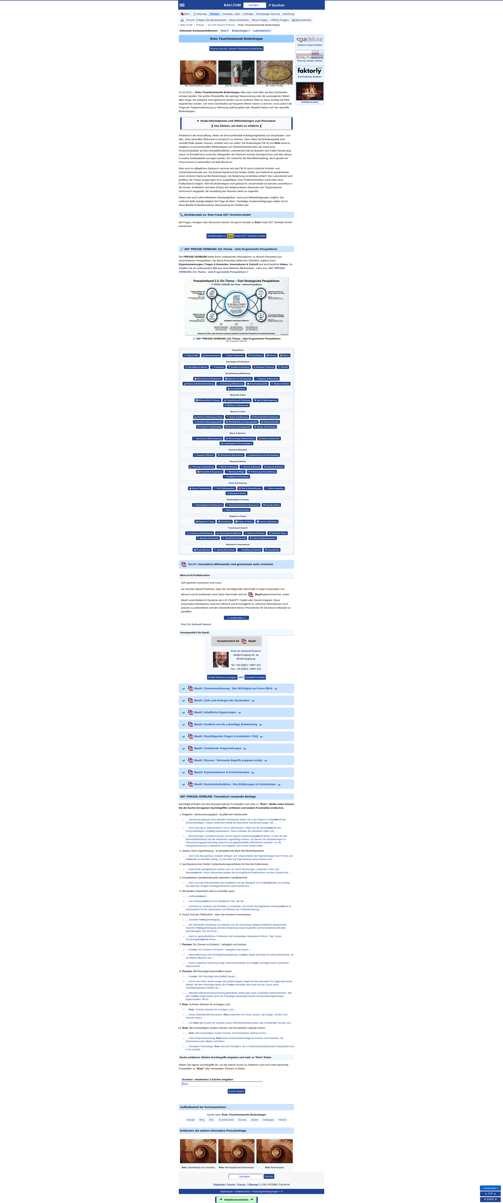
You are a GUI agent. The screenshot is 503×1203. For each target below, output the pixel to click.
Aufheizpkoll (197, 896)
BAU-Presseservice (63, 130)
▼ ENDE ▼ (490, 1199)
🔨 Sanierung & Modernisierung (207, 439)
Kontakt (55, 257)
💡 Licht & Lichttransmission (263, 538)
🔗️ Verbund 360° (191, 355)
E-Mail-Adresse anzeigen (222, 677)
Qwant (254, 1119)
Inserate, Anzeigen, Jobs (67, 201)
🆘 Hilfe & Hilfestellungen (250, 488)
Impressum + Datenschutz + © (251, 1191)
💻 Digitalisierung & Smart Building (263, 455)
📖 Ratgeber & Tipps (205, 522)
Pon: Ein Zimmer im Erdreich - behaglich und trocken (219, 949)
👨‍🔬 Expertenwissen (211, 355)
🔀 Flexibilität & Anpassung (209, 472)
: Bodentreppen (274, 1167)
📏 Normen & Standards (207, 538)
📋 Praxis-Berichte (202, 550)
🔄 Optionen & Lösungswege (238, 379)
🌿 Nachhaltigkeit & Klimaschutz (207, 505)
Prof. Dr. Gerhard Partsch (196, 624)
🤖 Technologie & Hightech (229, 533)
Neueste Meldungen (65, 136)
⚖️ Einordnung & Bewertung (230, 384)
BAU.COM (232, 5)
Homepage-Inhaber (65, 225)
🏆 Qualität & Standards (239, 367)
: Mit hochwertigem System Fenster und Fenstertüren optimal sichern (227, 1033)
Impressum (74, 265)
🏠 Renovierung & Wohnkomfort (240, 439)
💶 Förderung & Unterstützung (262, 472)
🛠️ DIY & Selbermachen (224, 488)
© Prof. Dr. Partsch (74, 275)
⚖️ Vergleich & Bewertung (266, 379)
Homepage (268, 13)
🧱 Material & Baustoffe (269, 439)
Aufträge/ (68, 149)
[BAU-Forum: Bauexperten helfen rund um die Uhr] (182, 20)
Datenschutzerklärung (74, 270)
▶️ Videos (284, 355)
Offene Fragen (62, 111)
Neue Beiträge (62, 99)
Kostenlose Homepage (65, 219)
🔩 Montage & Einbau (236, 493)
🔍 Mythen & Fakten (280, 384)
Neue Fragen (61, 105)
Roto (224, 30)
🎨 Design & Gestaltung (265, 427)
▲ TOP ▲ (490, 1193)
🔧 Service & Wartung (250, 467)
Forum (206, 19)
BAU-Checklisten (61, 238)
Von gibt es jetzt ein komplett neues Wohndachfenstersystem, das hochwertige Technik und (239, 1023)
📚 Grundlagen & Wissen (196, 367)
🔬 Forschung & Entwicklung (200, 533)
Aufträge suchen (63, 155)
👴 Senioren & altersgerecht (237, 427)
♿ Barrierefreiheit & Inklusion (265, 417)
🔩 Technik (283, 367)
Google (191, 1119)
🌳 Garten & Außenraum (237, 417)
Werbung (288, 13)
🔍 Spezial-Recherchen (224, 550)
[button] (236, 618)
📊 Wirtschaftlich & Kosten (208, 400)
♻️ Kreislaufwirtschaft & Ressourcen (242, 505)
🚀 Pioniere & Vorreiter (255, 533)
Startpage (268, 1119)
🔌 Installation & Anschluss (236, 477)
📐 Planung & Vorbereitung (202, 467)
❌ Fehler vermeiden (274, 488)
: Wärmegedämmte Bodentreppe (236, 1167)
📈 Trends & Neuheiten (267, 522)
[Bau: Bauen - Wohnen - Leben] (66, 18)
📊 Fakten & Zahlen (244, 522)
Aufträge (248, 13)
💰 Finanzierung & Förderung (237, 400)
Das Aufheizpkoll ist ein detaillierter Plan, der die (216, 901)
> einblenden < (490, 1188)
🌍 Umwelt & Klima (271, 505)
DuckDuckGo (226, 1119)
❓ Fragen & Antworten (233, 355)
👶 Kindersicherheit (270, 422)
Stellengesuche (62, 213)
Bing (201, 1119)
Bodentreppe (240, 30)
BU (77, 17)
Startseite (56, 87)
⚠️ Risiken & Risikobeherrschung (199, 384)
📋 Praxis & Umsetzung (199, 488)
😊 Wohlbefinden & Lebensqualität (241, 422)
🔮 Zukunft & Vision (277, 533)
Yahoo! (282, 1119)
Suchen (269, 1176)
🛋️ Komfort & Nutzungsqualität (208, 422)
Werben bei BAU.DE (64, 250)
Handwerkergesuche (66, 161)
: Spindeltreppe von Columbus (198, 1167)
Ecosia (242, 1119)
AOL (211, 1119)
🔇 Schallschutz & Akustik (234, 538)
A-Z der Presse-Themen (221, 24)
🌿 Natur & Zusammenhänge (236, 510)
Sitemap (71, 87)
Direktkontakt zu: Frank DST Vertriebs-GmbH (236, 235)
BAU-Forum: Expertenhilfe (68, 93)
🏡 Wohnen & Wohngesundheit (209, 417)
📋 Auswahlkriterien (236, 389)
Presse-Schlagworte (66, 142)
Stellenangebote (63, 207)
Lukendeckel (261, 30)
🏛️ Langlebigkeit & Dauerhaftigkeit (236, 444)
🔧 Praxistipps (217, 367)
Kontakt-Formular (255, 677)
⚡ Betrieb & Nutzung (227, 467)
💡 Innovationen (255, 355)
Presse (214, 13)
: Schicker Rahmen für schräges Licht (211, 1009)
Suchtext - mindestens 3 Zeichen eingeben (207, 1079)
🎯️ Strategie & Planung (263, 367)
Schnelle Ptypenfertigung (204, 919)
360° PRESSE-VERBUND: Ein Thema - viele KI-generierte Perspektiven (232, 270)
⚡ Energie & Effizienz (204, 455)
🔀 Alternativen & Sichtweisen (208, 379)
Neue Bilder (60, 117)
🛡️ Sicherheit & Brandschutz (230, 455)
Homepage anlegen (65, 232)
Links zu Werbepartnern (66, 244)
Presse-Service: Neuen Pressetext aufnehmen (236, 48)
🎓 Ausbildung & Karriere (250, 550)
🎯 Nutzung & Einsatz (273, 467)
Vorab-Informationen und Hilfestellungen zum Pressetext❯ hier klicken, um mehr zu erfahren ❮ (237, 123)
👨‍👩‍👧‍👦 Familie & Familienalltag (209, 427)
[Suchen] (85, 28)
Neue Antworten (239, 19)
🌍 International (272, 550)
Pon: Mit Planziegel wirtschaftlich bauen (212, 976)
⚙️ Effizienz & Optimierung (236, 405)
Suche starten (236, 1091)
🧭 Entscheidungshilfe (257, 384)
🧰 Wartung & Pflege (235, 472)
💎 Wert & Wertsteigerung (265, 400)
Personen (58, 124)
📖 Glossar (271, 355)
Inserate (231, 13)
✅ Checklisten (224, 522)
